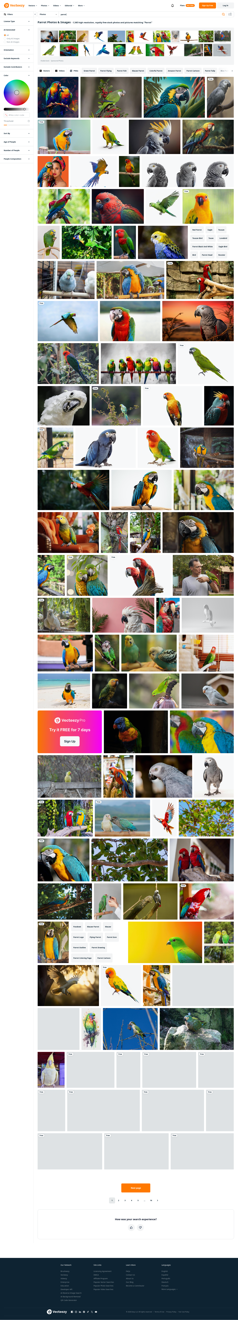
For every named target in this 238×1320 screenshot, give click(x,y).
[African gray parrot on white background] (188, 171)
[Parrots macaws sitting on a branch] (156, 985)
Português (166, 1278)
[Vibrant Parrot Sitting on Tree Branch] (136, 1151)
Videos (56, 5)
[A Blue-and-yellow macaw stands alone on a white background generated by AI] (141, 490)
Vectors (31, 5)
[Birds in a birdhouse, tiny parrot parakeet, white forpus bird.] (207, 690)
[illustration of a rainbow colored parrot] (91, 1029)
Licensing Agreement (102, 1271)
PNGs (76, 71)
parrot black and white (202, 246)
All (8, 35)
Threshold (8, 121)
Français (165, 1286)
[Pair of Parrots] (202, 860)
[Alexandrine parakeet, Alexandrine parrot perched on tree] (129, 860)
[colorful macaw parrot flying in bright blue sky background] (94, 171)
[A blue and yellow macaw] (53, 942)
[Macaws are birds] (130, 280)
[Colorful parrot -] (109, 690)
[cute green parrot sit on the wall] (69, 776)
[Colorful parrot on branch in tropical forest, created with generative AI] (208, 137)
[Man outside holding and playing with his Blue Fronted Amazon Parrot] (203, 575)
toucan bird (197, 238)
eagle (210, 230)
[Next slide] (230, 71)
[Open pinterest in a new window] (84, 1312)
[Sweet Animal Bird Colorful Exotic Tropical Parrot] (207, 901)
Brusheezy (65, 1271)
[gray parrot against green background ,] (150, 901)
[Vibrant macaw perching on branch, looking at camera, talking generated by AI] (103, 1110)
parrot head (207, 255)
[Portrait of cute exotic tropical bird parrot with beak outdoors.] (118, 206)
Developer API (66, 1289)
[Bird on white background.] (158, 448)
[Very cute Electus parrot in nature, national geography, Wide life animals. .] (125, 242)
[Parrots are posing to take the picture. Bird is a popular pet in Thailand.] (66, 280)
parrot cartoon (193, 71)
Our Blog (129, 1282)
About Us (130, 1278)
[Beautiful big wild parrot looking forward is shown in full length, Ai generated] (109, 137)
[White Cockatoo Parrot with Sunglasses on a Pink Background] (123, 615)
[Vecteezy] (14, 5)
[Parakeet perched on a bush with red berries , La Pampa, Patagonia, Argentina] (111, 97)
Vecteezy (64, 1275)
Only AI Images (13, 38)
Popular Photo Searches (103, 1286)
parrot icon (112, 937)
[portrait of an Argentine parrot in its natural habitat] (130, 1029)
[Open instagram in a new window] (76, 1312)
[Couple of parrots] (219, 942)
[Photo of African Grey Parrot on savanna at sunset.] (198, 321)
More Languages (169, 1289)
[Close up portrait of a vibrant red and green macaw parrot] (168, 615)
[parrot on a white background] (172, 406)
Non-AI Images (13, 42)
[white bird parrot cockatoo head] (64, 406)
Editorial (68, 5)
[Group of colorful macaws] (64, 206)
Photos (44, 5)
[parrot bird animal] (203, 985)
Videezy (64, 1278)
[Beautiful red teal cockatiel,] (219, 406)
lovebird (223, 238)
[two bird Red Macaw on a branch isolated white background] (140, 575)
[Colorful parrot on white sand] (64, 690)
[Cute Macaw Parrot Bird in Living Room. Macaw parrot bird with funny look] (68, 532)
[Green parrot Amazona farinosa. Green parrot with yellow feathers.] (197, 1029)
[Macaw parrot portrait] (63, 860)
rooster (221, 255)
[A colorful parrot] (163, 242)
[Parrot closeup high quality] (149, 653)
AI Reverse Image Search (71, 1293)
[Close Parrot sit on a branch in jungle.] (174, 97)
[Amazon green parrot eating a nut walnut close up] (49, 242)
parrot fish (122, 71)
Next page (136, 1188)
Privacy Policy (171, 1312)
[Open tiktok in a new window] (88, 1312)
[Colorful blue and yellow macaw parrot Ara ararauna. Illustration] (216, 1070)
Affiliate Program (101, 1278)
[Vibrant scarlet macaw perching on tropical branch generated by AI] (198, 532)
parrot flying (106, 71)
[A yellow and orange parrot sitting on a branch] (173, 1110)
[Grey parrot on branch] (220, 97)
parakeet (77, 926)
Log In (225, 5)
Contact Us (130, 1275)
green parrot (89, 71)
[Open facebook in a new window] (72, 1312)
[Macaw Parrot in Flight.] (73, 490)
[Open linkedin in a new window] (80, 1312)
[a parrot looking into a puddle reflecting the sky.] (202, 1151)
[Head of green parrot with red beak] (169, 1070)
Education (65, 1286)
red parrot (197, 230)
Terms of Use (159, 1312)
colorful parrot (156, 71)
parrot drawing (98, 947)
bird (194, 255)
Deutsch (165, 1282)
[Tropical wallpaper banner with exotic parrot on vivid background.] (165, 942)
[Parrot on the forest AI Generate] (68, 985)
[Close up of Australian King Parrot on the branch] (68, 363)
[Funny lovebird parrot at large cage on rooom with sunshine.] (206, 653)
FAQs (128, 1271)
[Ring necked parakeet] (116, 406)
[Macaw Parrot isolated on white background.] (51, 1110)
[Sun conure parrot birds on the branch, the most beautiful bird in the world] (208, 206)
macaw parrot (138, 71)
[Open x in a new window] (92, 1312)
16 (151, 1200)
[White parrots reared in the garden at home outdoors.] (64, 615)
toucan (221, 230)
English (165, 1271)
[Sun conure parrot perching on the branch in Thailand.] (129, 171)
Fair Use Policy (184, 1312)
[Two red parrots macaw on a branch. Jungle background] (200, 280)
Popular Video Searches (103, 1289)
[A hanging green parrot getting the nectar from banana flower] (154, 690)
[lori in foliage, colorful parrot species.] (87, 242)
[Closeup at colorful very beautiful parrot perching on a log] (136, 731)
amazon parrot (174, 71)
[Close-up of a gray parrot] (163, 776)
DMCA (96, 1275)
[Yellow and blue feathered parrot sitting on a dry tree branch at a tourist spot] (65, 653)
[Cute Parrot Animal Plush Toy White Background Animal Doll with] (58, 1029)
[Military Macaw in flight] (68, 321)
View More (222, 50)
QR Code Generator (69, 1300)
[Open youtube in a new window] (96, 1312)
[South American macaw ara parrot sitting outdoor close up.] (204, 490)
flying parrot (95, 937)
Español (165, 1275)
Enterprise (65, 1282)
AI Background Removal (71, 1296)
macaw (108, 926)
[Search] (223, 14)
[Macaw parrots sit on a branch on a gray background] (138, 363)
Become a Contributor (135, 1286)
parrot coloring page (82, 958)
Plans (182, 5)
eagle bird (223, 246)
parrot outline (79, 947)
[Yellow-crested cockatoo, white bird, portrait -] (154, 137)
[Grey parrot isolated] (214, 776)
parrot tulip (210, 71)
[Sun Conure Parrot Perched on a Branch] (220, 1110)
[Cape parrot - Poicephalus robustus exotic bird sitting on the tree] (107, 653)
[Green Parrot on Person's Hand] (128, 1070)
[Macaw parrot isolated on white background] (105, 448)
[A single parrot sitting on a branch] (51, 575)
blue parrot (225, 71)
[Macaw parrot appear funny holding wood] (118, 776)
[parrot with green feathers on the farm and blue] (55, 448)
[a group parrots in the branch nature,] (87, 575)
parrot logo (78, 937)
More (80, 5)
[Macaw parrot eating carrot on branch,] (64, 137)
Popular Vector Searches (104, 1282)
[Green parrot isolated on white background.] (163, 206)
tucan (211, 238)
